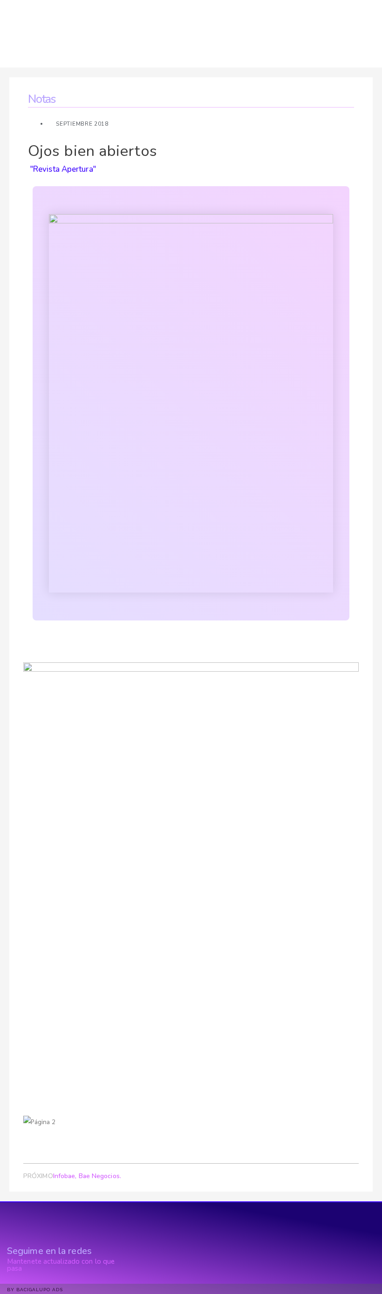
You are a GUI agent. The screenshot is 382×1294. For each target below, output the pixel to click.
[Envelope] (169, 1267)
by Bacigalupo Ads (35, 1289)
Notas (41, 99)
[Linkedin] (138, 1267)
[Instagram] (153, 1267)
